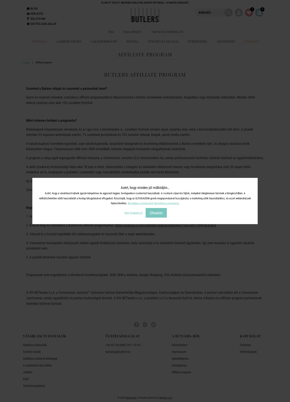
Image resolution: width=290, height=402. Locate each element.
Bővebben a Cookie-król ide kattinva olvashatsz (153, 203)
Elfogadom (156, 212)
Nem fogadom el (133, 212)
